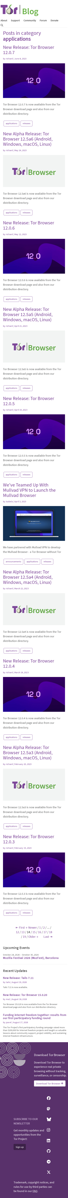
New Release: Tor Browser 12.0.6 (28, 225)
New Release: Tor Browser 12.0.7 (28, 49)
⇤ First (20, 927)
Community (30, 20)
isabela (9, 501)
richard (9, 58)
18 (50, 932)
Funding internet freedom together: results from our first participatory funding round (34, 1016)
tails (8, 982)
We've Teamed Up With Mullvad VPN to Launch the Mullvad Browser (29, 490)
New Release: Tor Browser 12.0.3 (28, 839)
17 (45, 932)
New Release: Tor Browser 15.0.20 (25, 995)
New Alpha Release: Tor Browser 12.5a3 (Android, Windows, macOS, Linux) (28, 752)
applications (11, 123)
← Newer (31, 927)
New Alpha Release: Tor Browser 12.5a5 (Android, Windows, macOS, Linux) (28, 314)
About (4, 20)
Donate (54, 20)
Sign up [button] (20, 1147)
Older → (33, 937)
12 (17, 932)
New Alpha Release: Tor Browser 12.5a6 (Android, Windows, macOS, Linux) (28, 139)
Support (15, 20)
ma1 (8, 999)
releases (26, 123)
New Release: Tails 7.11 (18, 978)
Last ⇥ (47, 937)
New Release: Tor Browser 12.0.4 (28, 663)
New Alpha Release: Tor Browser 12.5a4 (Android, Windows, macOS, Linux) (28, 577)
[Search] (2, 25)
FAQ (35, 1191)
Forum (43, 20)
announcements (13, 561)
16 (39, 932)
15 (34, 932)
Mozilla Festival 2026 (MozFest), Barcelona (31, 958)
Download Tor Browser (48, 1083)
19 (24, 937)
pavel (8, 1022)
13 (23, 932)
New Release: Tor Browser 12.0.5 (28, 400)
